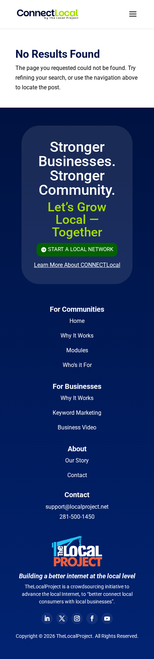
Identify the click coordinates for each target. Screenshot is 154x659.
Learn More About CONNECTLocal (77, 265)
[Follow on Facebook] (92, 618)
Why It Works (77, 335)
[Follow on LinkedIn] (47, 618)
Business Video (77, 427)
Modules (77, 350)
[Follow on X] (62, 618)
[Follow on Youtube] (107, 618)
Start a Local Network (80, 249)
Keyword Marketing (77, 412)
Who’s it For (77, 365)
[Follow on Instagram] (77, 618)
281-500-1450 (77, 516)
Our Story (77, 460)
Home (77, 320)
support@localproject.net (77, 506)
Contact (77, 475)
